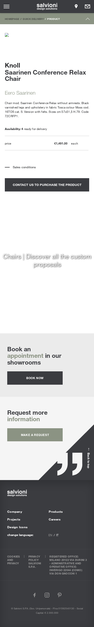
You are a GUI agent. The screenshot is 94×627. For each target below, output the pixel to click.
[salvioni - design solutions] (47, 6)
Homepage (12, 18)
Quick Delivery (33, 18)
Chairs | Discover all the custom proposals (47, 260)
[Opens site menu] (6, 6)
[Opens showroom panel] (76, 6)
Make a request (35, 435)
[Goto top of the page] (88, 20)
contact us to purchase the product (47, 185)
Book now (35, 378)
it (57, 535)
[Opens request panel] (87, 6)
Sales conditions (24, 167)
